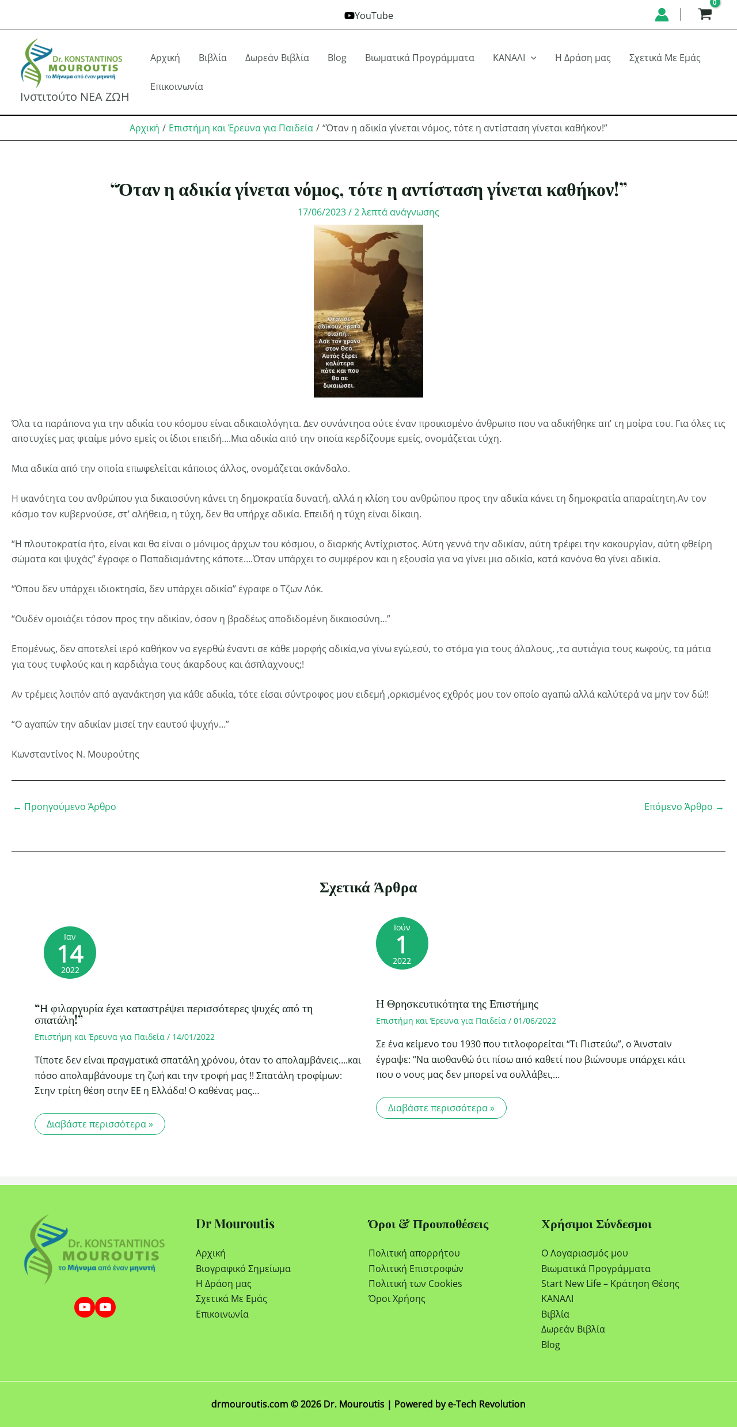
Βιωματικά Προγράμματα (596, 1268)
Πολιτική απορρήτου (414, 1253)
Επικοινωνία (222, 1314)
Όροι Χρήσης (397, 1298)
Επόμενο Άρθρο (684, 806)
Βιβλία (555, 1314)
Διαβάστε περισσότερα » (100, 1124)
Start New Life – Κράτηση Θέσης (610, 1283)
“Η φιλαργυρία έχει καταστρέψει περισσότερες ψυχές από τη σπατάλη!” (174, 1013)
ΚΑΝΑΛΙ (557, 1298)
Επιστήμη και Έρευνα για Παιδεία (100, 1036)
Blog (550, 1344)
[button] (531, 57)
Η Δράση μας (224, 1283)
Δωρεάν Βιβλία (573, 1329)
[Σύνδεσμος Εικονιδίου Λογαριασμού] (662, 14)
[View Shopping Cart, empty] (705, 14)
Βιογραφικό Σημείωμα (243, 1268)
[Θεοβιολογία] (84, 1307)
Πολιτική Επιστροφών (416, 1268)
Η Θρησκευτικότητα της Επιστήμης (457, 1002)
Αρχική (211, 1253)
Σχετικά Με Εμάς (231, 1298)
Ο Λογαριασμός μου (584, 1253)
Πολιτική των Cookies (415, 1283)
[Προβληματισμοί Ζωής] (105, 1307)
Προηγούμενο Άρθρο (64, 806)
